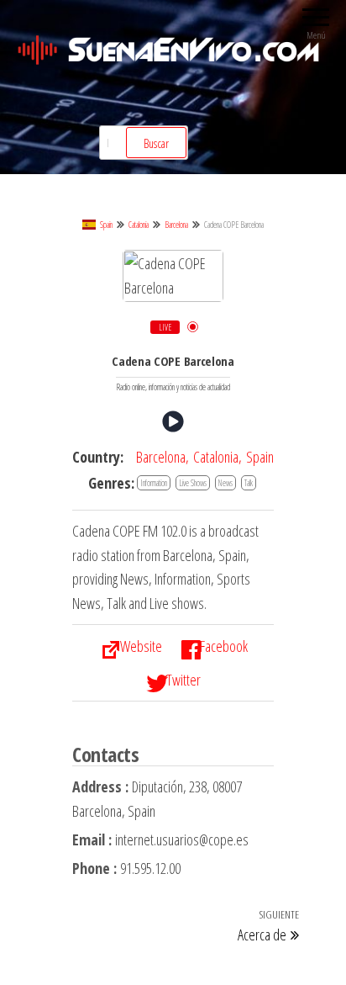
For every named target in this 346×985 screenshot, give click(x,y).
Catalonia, (217, 456)
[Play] (173, 421)
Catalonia (138, 224)
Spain (106, 224)
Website (141, 646)
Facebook (224, 646)
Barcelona (176, 224)
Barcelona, (162, 456)
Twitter (183, 680)
